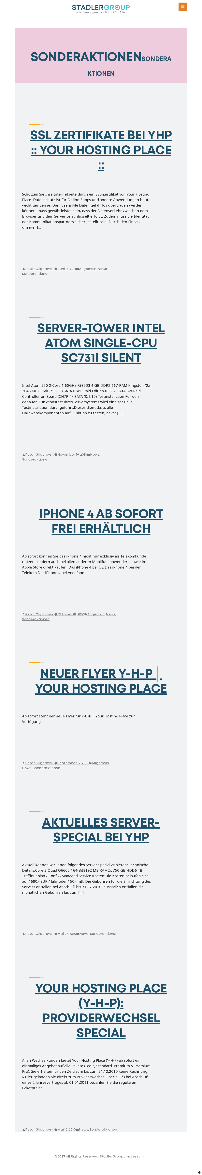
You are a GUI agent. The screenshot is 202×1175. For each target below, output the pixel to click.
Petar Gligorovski (39, 269)
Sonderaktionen (36, 274)
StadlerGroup (112, 1156)
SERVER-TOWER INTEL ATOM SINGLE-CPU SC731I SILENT (101, 344)
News (102, 269)
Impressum (134, 1156)
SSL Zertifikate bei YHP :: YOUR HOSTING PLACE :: (101, 151)
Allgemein (87, 269)
